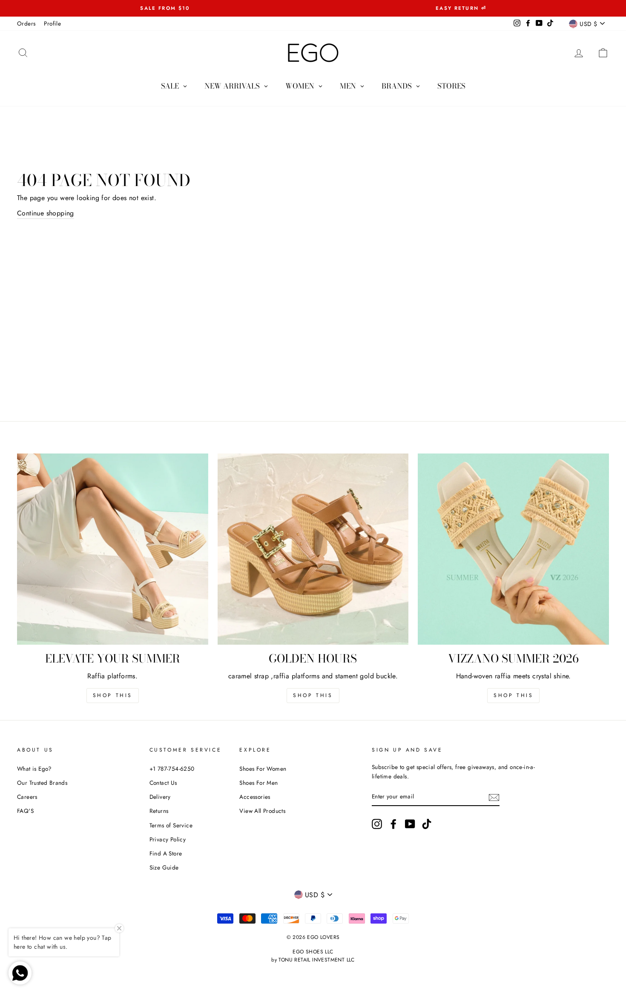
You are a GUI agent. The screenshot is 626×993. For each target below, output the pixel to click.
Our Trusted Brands (42, 782)
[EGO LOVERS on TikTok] (427, 824)
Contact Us (163, 782)
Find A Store (165, 853)
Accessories (254, 796)
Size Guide (164, 867)
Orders (26, 23)
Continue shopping (45, 213)
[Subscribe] (494, 796)
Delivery (160, 796)
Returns (159, 810)
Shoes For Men (258, 782)
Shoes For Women (262, 768)
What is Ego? (34, 768)
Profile (52, 23)
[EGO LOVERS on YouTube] (410, 824)
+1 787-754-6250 (172, 768)
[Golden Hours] (313, 549)
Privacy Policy (167, 839)
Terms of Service (170, 825)
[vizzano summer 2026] (513, 549)
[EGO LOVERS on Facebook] (393, 824)
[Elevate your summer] (112, 549)
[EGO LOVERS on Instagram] (377, 824)
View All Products (262, 810)
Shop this (112, 695)
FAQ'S (25, 810)
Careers (27, 796)
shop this (313, 695)
